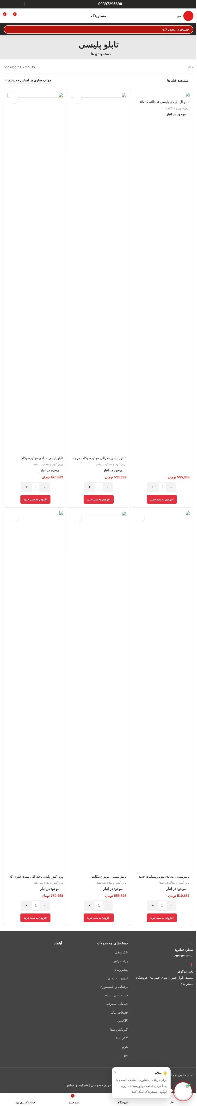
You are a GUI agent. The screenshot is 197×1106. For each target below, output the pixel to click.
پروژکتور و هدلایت (178, 108)
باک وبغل (121, 952)
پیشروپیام (121, 969)
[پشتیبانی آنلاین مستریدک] (183, 1092)
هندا (98, 464)
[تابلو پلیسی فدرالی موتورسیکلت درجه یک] (98, 273)
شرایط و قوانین (77, 1085)
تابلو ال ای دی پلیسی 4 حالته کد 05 (165, 102)
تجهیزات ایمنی (118, 978)
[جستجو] (8, 29)
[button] (162, 499)
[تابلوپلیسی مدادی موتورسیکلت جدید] (162, 691)
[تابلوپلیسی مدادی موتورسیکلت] (35, 273)
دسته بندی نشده (116, 995)
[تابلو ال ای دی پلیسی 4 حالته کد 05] (162, 95)
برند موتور (120, 961)
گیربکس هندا (119, 1029)
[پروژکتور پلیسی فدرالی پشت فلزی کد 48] (35, 691)
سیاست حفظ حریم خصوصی (111, 1085)
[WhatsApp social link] (13, 4)
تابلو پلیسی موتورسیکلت (109, 876)
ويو (125, 1055)
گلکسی (122, 1021)
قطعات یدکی (119, 1012)
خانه (190, 67)
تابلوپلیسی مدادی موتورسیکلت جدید (164, 876)
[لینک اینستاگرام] (19, 4)
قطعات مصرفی (116, 1004)
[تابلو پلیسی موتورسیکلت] (98, 691)
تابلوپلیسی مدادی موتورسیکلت (41, 458)
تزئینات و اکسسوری (114, 987)
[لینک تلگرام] (7, 4)
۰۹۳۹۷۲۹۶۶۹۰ (183, 956)
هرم (125, 1046)
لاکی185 (122, 1038)
